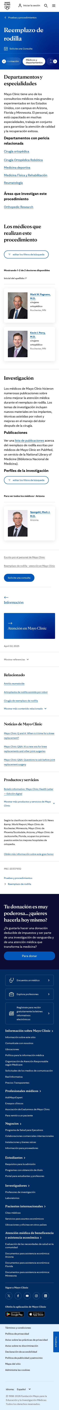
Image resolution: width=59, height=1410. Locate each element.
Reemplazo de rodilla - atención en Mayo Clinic (29, 565)
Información (12, 61)
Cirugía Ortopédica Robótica (23, 160)
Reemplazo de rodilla (19, 884)
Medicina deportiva (17, 167)
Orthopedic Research (18, 207)
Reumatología (13, 183)
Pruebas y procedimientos (22, 17)
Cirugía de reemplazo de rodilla (21, 700)
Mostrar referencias (14, 659)
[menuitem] (11, 61)
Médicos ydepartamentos (34, 61)
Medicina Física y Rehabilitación (25, 175)
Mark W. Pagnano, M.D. (40, 296)
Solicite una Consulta (21, 48)
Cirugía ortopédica (16, 151)
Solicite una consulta (19, 577)
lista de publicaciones (29, 440)
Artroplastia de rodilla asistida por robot (26, 692)
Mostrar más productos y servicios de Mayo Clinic (27, 803)
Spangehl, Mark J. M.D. (40, 514)
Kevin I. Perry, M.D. (37, 334)
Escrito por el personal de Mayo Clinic (24, 557)
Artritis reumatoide (14, 683)
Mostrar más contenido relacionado (23, 708)
